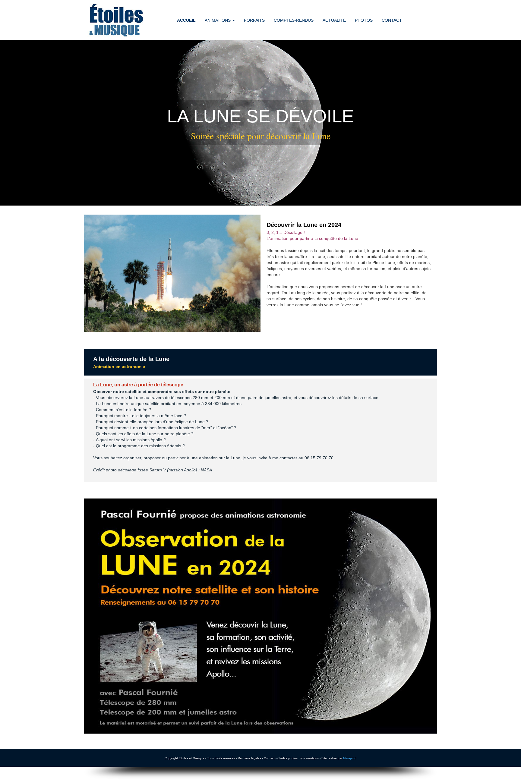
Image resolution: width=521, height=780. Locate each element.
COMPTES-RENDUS (294, 20)
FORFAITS (254, 20)
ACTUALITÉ (334, 20)
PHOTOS (364, 20)
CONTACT (392, 20)
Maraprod (349, 758)
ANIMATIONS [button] (218, 20)
